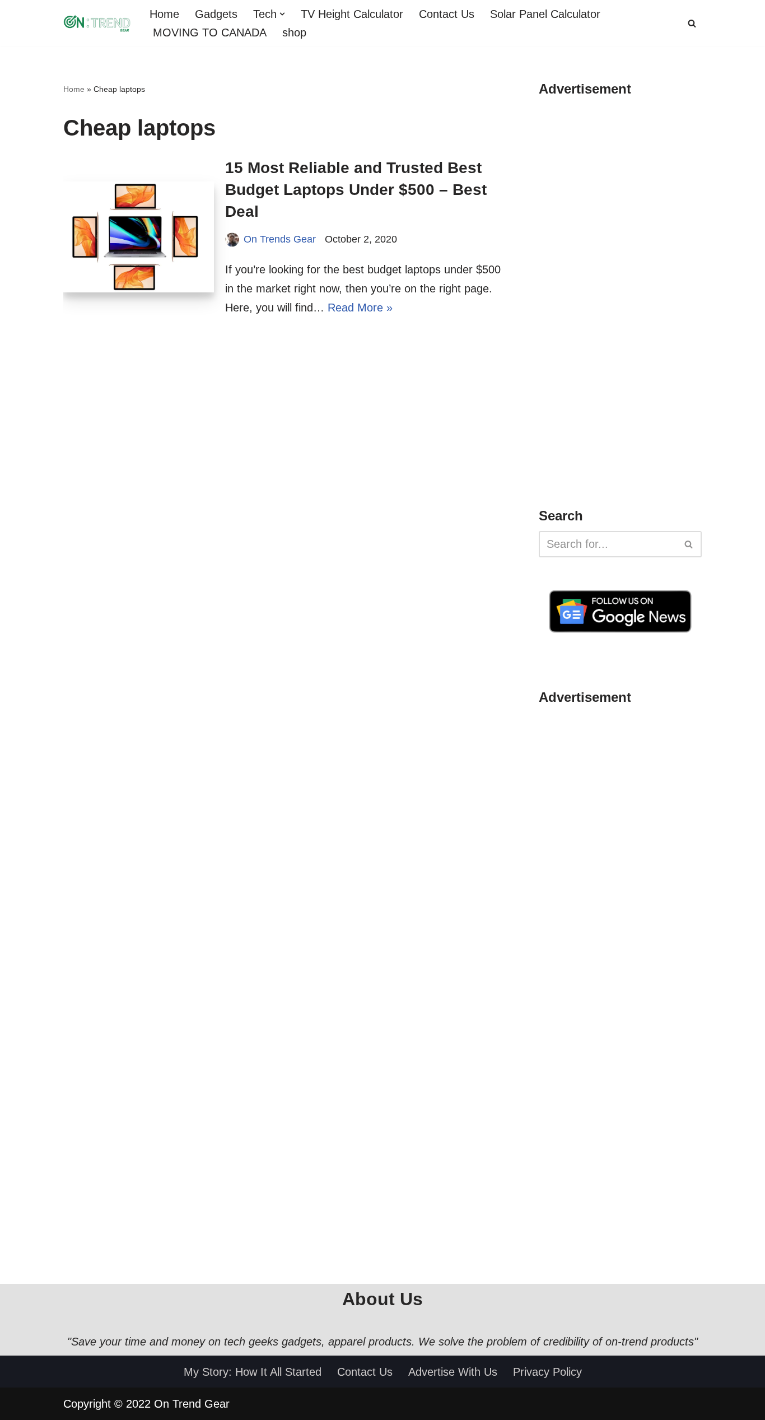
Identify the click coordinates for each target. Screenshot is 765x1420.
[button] (282, 14)
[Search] (692, 23)
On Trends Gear (280, 239)
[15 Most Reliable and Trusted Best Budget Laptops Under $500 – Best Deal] (138, 236)
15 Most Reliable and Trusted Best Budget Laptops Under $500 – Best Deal (356, 189)
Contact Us (446, 14)
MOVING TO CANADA (208, 32)
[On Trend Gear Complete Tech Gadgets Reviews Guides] (96, 23)
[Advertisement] (623, 310)
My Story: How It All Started (252, 1372)
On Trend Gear (192, 1404)
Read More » (360, 307)
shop (294, 32)
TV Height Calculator (352, 14)
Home (164, 14)
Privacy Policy (547, 1372)
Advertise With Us (452, 1372)
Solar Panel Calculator (545, 14)
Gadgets (216, 14)
